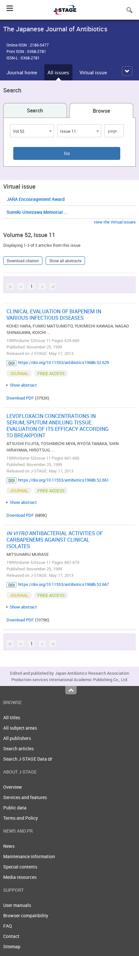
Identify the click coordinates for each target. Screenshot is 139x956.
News (9, 846)
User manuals (17, 905)
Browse (101, 110)
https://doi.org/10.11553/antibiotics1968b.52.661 (63, 480)
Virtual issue (93, 72)
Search (35, 110)
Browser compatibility (25, 915)
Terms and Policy (20, 818)
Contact (11, 936)
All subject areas (20, 728)
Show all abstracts (65, 260)
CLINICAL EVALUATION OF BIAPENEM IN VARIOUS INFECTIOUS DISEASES (53, 314)
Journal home (21, 72)
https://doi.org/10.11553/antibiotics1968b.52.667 (63, 584)
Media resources (20, 877)
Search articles (18, 748)
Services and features (25, 797)
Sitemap (11, 946)
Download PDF (20, 398)
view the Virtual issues (115, 222)
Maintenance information (29, 856)
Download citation (23, 260)
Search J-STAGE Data (25, 759)
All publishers (17, 738)
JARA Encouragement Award (35, 199)
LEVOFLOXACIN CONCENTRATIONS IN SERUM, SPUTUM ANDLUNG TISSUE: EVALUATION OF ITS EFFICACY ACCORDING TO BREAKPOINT (57, 425)
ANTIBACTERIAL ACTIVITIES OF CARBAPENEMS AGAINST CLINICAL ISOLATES (54, 540)
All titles (11, 717)
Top (71, 690)
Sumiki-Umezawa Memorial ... (37, 212)
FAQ (7, 926)
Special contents (20, 867)
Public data (15, 808)
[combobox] (32, 130)
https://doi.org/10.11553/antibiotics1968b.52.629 (63, 362)
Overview (12, 787)
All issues (58, 72)
